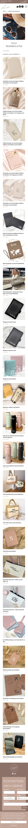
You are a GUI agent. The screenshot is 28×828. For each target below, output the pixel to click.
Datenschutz (20, 818)
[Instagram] (22, 6)
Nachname (20, 789)
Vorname (6, 789)
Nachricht (6, 801)
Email (5, 795)
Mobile (19, 795)
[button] (17, 6)
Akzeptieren (14, 822)
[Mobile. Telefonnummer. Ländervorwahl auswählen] (19, 798)
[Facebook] (20, 6)
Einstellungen (13, 825)
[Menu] (26, 6)
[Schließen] (26, 813)
